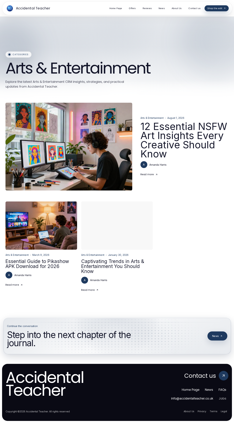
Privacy (202, 411)
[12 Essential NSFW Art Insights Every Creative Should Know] (68, 146)
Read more (147, 174)
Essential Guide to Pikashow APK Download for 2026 (37, 263)
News (215, 336)
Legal (224, 411)
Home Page (190, 390)
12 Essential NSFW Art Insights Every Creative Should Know (183, 140)
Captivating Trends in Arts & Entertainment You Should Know (112, 266)
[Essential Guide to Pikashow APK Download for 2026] (41, 225)
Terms (213, 411)
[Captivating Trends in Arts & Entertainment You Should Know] (117, 225)
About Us (189, 411)
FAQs (222, 390)
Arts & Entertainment (152, 118)
